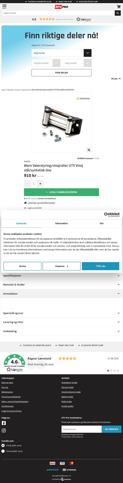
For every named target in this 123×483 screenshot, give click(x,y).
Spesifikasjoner (12, 275)
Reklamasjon (7, 392)
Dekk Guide (67, 401)
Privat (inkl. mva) (13, 445)
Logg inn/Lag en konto (12, 411)
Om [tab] (102, 223)
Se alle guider (68, 406)
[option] (61, 122)
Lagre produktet (34, 208)
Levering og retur (13, 322)
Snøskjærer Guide (69, 382)
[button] (61, 19)
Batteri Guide (67, 396)
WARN (27, 161)
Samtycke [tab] (21, 223)
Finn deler (61, 72)
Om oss (5, 387)
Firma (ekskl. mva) (14, 451)
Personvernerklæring (11, 396)
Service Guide (68, 387)
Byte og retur (7, 382)
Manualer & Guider (14, 284)
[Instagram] (31, 430)
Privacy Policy (66, 437)
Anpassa (59, 266)
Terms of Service (77, 437)
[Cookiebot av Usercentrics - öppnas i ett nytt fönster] (106, 214)
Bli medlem (111, 429)
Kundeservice (8, 406)
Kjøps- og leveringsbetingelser (15, 401)
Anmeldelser (10, 293)
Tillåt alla (100, 266)
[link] (61, 363)
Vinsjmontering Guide (71, 392)
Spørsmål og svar (13, 313)
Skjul (114, 78)
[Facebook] (31, 423)
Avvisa (22, 266)
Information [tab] (61, 223)
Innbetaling (9, 331)
